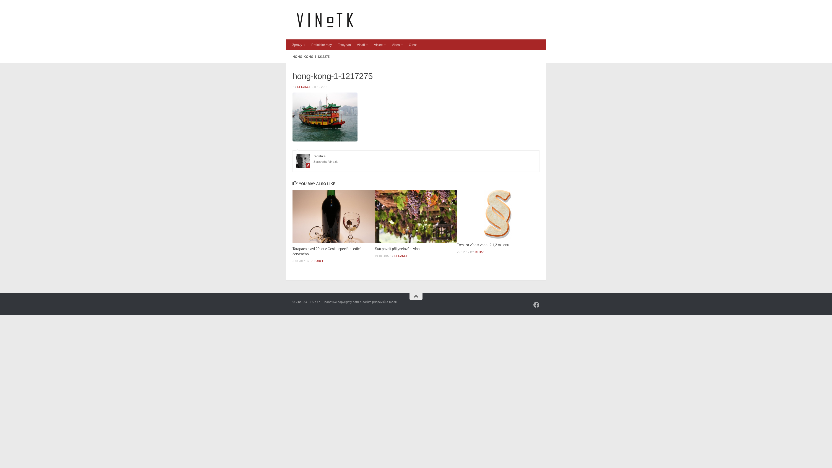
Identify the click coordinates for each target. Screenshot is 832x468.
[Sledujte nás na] (536, 305)
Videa (396, 45)
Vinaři (361, 45)
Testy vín (344, 45)
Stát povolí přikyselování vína (397, 249)
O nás (413, 45)
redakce (304, 87)
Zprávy (297, 45)
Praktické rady (321, 45)
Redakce (317, 261)
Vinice (378, 45)
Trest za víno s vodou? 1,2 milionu (483, 245)
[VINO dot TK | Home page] (325, 20)
